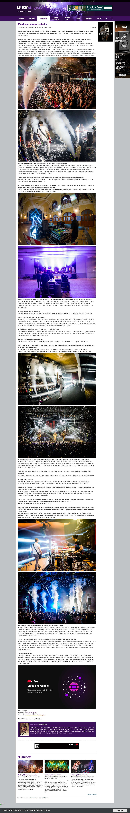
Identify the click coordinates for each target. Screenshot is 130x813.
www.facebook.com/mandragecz (35, 715)
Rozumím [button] (120, 810)
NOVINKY (21, 18)
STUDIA (78, 18)
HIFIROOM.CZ (80, 1)
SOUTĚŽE (99, 18)
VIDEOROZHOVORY (55, 18)
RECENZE (32, 18)
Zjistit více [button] (46, 810)
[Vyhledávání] (111, 18)
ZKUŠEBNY (88, 18)
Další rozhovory (24, 757)
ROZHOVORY (43, 18)
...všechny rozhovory (92, 794)
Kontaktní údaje (33, 797)
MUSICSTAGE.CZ (53, 1)
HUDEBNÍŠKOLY (67, 18)
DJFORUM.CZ (67, 1)
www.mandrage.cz (30, 713)
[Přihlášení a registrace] (106, 18)
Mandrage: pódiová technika (32, 24)
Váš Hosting (45, 797)
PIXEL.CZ (92, 1)
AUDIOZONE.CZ (39, 1)
